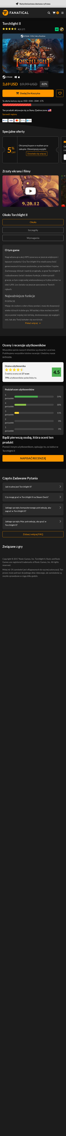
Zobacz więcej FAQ (33, 534)
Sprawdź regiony (9, 114)
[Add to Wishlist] (60, 93)
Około (33, 222)
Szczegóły (33, 230)
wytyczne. (7, 356)
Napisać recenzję (33, 458)
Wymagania (33, 237)
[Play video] (30, 191)
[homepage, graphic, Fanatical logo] (15, 12)
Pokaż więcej (31, 323)
